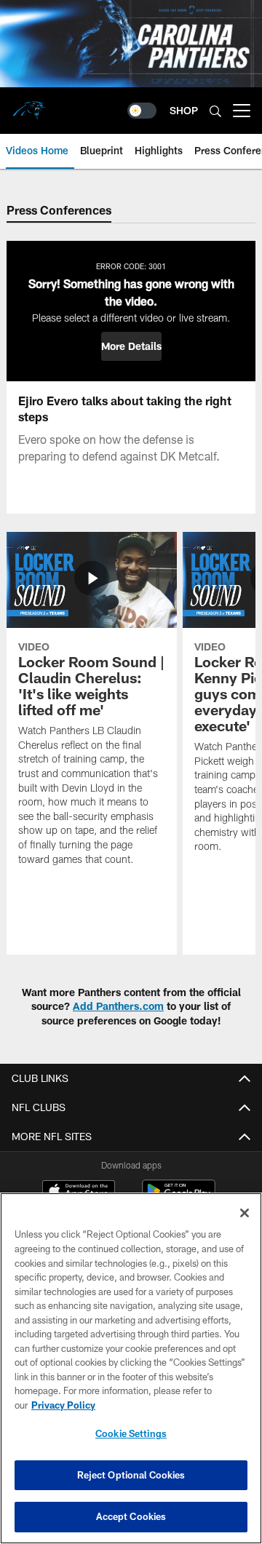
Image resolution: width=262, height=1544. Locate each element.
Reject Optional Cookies (131, 1475)
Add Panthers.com (118, 1006)
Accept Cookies (131, 1516)
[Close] (245, 1213)
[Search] (215, 111)
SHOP (184, 110)
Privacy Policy (63, 1405)
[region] (131, 1368)
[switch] (141, 111)
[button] (131, 346)
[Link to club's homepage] (29, 104)
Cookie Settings (131, 1433)
